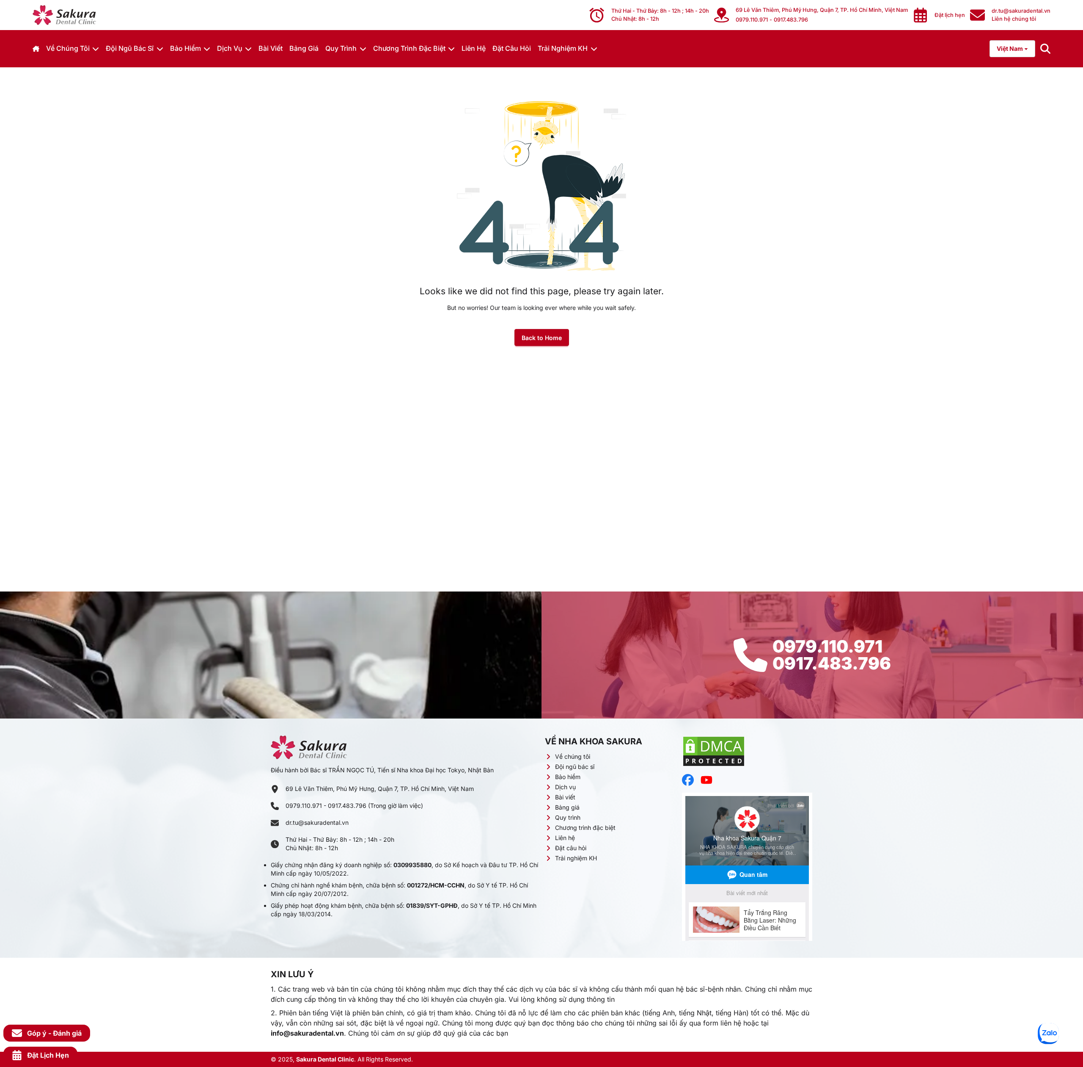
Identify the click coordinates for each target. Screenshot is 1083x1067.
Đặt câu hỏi (511, 48)
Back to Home (542, 337)
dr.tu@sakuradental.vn (317, 822)
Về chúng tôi (68, 48)
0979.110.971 (752, 20)
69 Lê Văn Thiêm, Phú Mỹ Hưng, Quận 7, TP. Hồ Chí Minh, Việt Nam (822, 10)
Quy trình (341, 48)
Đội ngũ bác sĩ (130, 48)
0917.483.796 (791, 20)
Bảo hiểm (185, 48)
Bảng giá (304, 48)
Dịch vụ (229, 48)
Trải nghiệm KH (563, 48)
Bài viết (270, 48)
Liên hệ (474, 48)
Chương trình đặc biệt (409, 48)
